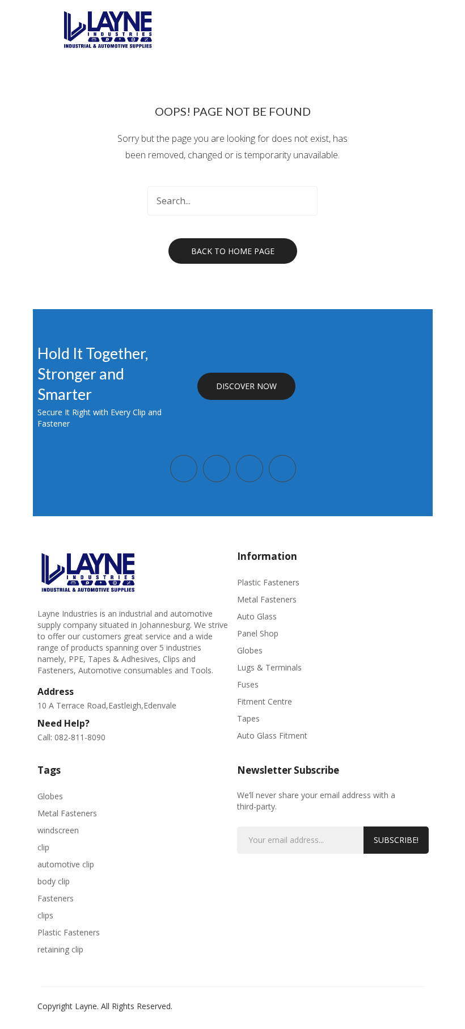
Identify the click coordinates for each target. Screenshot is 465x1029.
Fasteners (55, 898)
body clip (53, 881)
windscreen (58, 830)
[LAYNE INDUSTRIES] (108, 28)
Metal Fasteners (267, 599)
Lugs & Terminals (269, 667)
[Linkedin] (282, 468)
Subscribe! (396, 839)
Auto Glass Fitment (272, 735)
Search (303, 201)
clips (45, 915)
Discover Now (246, 386)
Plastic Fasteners (268, 582)
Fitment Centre (264, 701)
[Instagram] (216, 468)
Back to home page (232, 251)
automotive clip (65, 864)
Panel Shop (257, 633)
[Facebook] (183, 468)
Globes (250, 650)
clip (43, 847)
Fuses (248, 684)
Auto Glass (257, 616)
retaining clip (60, 949)
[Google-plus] (249, 468)
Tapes (248, 718)
